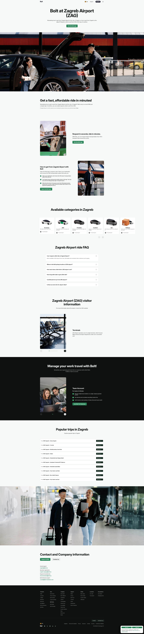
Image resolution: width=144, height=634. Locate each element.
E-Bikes (41, 597)
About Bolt (63, 593)
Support (91, 1)
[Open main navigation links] (103, 2)
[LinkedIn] (53, 626)
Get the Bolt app (72, 26)
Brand (62, 614)
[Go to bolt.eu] (41, 1)
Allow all (126, 627)
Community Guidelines (100, 623)
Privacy (79, 623)
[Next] (65, 351)
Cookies (88, 623)
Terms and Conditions (73, 623)
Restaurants (73, 603)
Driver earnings (53, 595)
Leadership (63, 597)
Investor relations (64, 609)
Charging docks (101, 595)
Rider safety (83, 593)
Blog (61, 611)
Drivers (72, 595)
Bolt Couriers (52, 597)
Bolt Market (42, 603)
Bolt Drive (42, 599)
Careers (62, 599)
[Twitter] (47, 626)
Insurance (84, 623)
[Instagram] (50, 626)
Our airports (92, 595)
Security (92, 623)
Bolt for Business (43, 605)
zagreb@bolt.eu (44, 568)
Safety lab (82, 599)
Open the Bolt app (46, 189)
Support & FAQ (45, 559)
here (77, 108)
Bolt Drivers (52, 593)
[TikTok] (55, 626)
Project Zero (63, 603)
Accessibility (63, 605)
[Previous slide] (99, 237)
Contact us (56, 559)
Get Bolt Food (100, 620)
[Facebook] (45, 626)
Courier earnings (53, 599)
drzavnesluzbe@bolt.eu (45, 575)
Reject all (137, 627)
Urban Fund (63, 607)
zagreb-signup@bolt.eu (45, 571)
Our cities (91, 593)
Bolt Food (42, 601)
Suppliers (66, 623)
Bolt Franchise (52, 606)
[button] (96, 256)
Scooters (42, 595)
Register (98, 1)
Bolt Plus (41, 607)
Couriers (72, 599)
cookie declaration (135, 630)
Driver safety (83, 595)
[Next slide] (103, 237)
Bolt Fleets (52, 604)
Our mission (100, 593)
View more (99, 440)
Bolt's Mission (63, 595)
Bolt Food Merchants (52, 602)
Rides (41, 593)
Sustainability (63, 601)
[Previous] (41, 351)
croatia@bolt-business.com (46, 579)
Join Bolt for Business (79, 404)
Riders (72, 593)
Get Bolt (94, 620)
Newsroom (63, 612)
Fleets (72, 601)
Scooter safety (83, 597)
